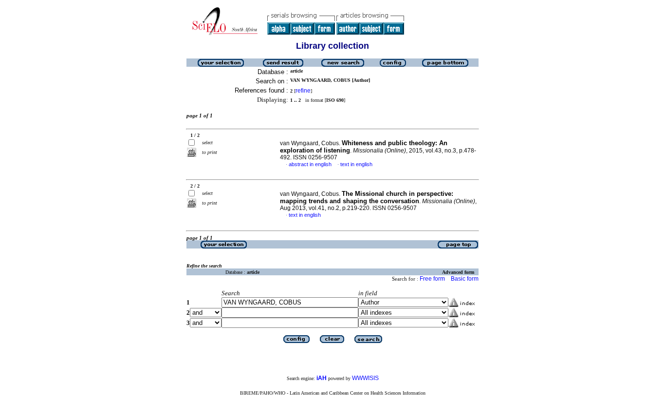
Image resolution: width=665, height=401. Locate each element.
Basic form (465, 278)
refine (303, 90)
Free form (432, 278)
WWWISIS (365, 378)
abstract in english (310, 164)
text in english (356, 164)
